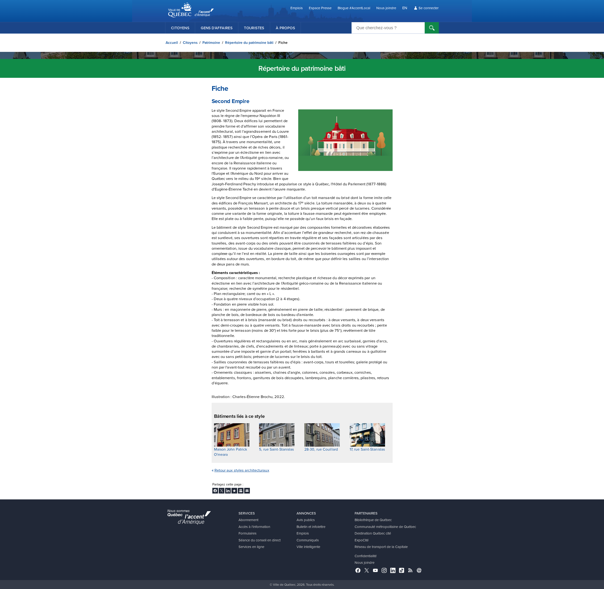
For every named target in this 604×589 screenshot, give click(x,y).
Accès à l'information (254, 526)
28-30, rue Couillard (321, 449)
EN (404, 7)
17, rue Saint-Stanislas (367, 449)
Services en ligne (251, 546)
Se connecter (429, 7)
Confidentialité (366, 555)
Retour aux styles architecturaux (241, 470)
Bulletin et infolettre (311, 526)
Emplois (296, 7)
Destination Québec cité (373, 533)
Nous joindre (386, 7)
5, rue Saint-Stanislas (276, 449)
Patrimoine (211, 42)
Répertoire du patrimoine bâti (249, 42)
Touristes (254, 27)
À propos (285, 27)
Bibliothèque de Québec (373, 519)
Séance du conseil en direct (260, 540)
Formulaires (247, 533)
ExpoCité (362, 540)
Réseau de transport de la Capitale (381, 546)
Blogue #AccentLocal (354, 7)
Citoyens (180, 27)
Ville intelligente (308, 546)
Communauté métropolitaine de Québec (385, 526)
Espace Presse (320, 7)
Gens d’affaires (216, 27)
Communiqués (308, 540)
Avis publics (306, 519)
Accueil (172, 42)
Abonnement (248, 519)
